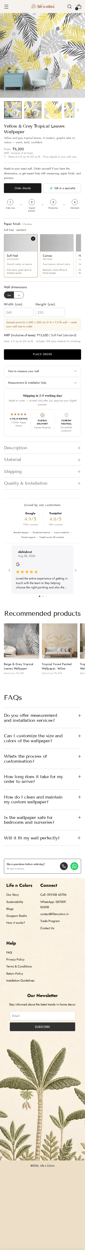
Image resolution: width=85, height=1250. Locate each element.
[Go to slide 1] (39, 596)
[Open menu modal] (6, 6)
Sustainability (14, 902)
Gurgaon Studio (16, 916)
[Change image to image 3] (53, 110)
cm (9, 295)
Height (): (46, 304)
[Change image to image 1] (13, 110)
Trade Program (50, 921)
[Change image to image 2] (33, 110)
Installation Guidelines (20, 980)
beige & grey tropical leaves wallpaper (18, 666)
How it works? (15, 922)
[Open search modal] (69, 6)
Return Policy (14, 973)
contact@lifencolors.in (54, 914)
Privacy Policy (15, 959)
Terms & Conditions (19, 966)
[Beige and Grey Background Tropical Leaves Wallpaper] (21, 641)
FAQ (9, 952)
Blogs (10, 909)
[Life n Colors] (42, 6)
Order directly (23, 188)
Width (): (14, 304)
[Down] (78, 110)
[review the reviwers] (18, 565)
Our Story (12, 894)
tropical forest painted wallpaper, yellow (57, 666)
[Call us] (64, 866)
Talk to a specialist (64, 188)
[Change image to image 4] (73, 110)
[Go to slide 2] (43, 596)
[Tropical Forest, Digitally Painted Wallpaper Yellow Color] (59, 641)
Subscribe (42, 1027)
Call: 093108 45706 (53, 894)
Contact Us (47, 928)
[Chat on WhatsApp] (74, 866)
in (19, 295)
